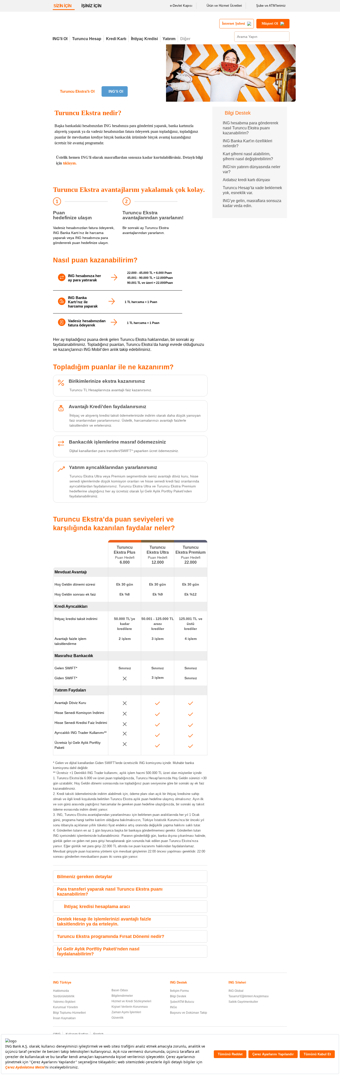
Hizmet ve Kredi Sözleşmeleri (131, 1001)
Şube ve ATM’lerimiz (271, 5)
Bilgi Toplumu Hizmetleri (69, 1012)
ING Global (235, 991)
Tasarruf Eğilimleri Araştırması (248, 996)
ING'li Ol (60, 39)
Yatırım (169, 39)
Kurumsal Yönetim (65, 1007)
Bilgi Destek (178, 996)
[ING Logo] (93, 25)
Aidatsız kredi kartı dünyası (246, 180)
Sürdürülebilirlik (63, 996)
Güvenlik (117, 1017)
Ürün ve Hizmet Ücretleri (224, 5)
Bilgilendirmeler (122, 996)
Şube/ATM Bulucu (182, 1001)
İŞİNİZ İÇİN (91, 6)
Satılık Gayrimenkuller (243, 1001)
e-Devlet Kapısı (181, 5)
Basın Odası (120, 990)
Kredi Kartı (116, 39)
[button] (202, 877)
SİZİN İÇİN (62, 6)
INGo (173, 1007)
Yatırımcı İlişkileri (64, 1001)
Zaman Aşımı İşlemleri (126, 1012)
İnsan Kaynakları (64, 1018)
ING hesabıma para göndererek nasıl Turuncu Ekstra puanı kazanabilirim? (250, 128)
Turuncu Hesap (86, 39)
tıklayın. (70, 163)
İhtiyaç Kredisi (144, 39)
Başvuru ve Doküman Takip (188, 1012)
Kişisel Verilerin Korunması (130, 1006)
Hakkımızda (61, 991)
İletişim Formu (179, 991)
